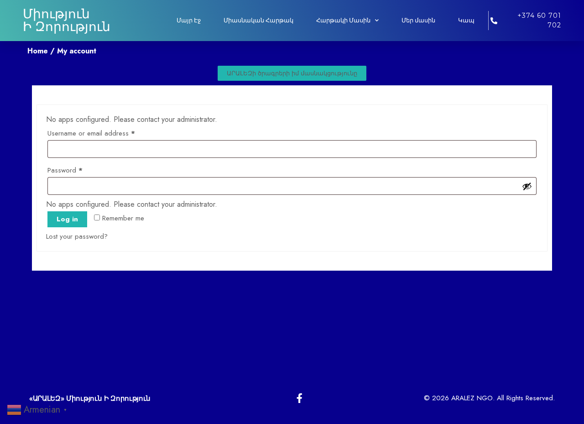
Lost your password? (77, 236)
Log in (67, 219)
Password (77, 169)
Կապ (466, 20)
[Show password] (527, 186)
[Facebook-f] (299, 398)
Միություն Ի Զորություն (66, 20)
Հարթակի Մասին (343, 20)
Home (37, 51)
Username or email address (104, 132)
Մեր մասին (418, 20)
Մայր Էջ (189, 20)
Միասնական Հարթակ (258, 20)
